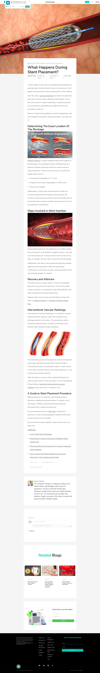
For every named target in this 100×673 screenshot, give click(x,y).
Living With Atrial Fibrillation (41, 434)
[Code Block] (45, 525)
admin (40, 78)
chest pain (52, 411)
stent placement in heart (47, 462)
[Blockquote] (43, 525)
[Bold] (33, 525)
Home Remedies (50, 639)
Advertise (42, 643)
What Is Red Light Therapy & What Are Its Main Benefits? (67, 583)
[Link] (46, 525)
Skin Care (50, 645)
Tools (40, 655)
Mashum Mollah (39, 481)
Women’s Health (50, 655)
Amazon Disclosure (42, 646)
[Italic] (35, 525)
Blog (32, 63)
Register (92, 2)
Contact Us (42, 640)
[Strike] (38, 525)
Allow (27, 6)
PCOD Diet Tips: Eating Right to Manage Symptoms (32, 583)
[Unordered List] (42, 525)
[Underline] (37, 525)
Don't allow (22, 6)
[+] (49, 525)
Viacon (81, 670)
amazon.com (23, 641)
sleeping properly (40, 300)
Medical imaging (34, 160)
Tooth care (51, 642)
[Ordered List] (40, 525)
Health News (32, 76)
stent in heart (33, 462)
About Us (42, 638)
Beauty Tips (51, 647)
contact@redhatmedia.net (20, 644)
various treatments (46, 96)
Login (87, 2)
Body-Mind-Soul (51, 651)
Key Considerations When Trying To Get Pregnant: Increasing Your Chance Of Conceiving (49, 584)
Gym (49, 659)
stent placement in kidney (36, 467)
